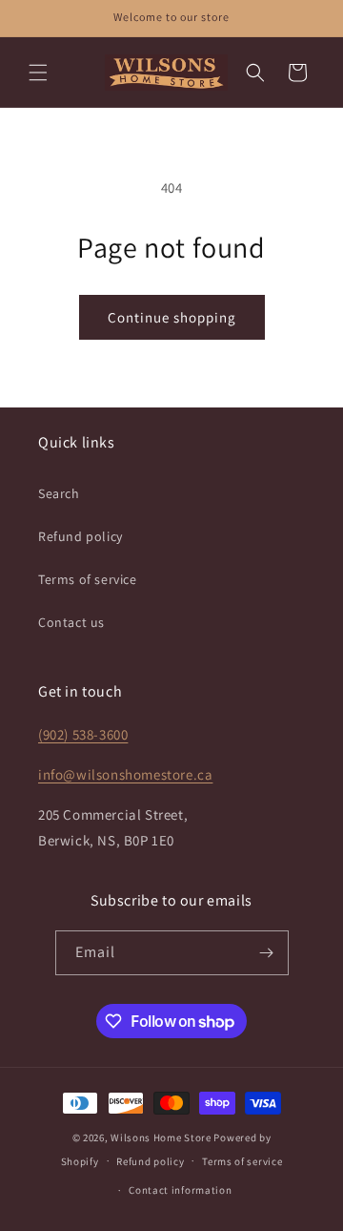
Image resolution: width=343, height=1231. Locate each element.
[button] (38, 73)
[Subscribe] (267, 952)
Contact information (180, 1190)
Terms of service (87, 579)
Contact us (71, 622)
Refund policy (80, 536)
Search (59, 493)
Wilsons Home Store (161, 1137)
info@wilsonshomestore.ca (125, 774)
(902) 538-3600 (83, 734)
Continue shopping (172, 317)
